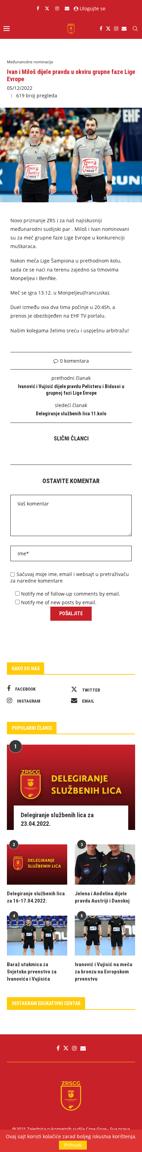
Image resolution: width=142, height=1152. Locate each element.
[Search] (135, 29)
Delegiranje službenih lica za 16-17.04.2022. (36, 897)
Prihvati (73, 1145)
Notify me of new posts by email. (59, 602)
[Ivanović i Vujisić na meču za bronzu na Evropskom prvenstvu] (105, 936)
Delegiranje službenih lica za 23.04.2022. (57, 819)
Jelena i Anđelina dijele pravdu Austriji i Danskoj (102, 897)
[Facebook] (38, 8)
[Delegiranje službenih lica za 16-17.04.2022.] (37, 864)
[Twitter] (47, 8)
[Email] (67, 8)
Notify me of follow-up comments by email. (70, 593)
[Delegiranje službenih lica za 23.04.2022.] (71, 787)
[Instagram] (57, 8)
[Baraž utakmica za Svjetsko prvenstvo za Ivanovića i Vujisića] (37, 936)
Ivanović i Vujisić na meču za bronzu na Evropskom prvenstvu (103, 971)
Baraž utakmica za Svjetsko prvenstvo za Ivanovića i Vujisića (32, 971)
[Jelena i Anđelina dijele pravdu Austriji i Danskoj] (105, 864)
